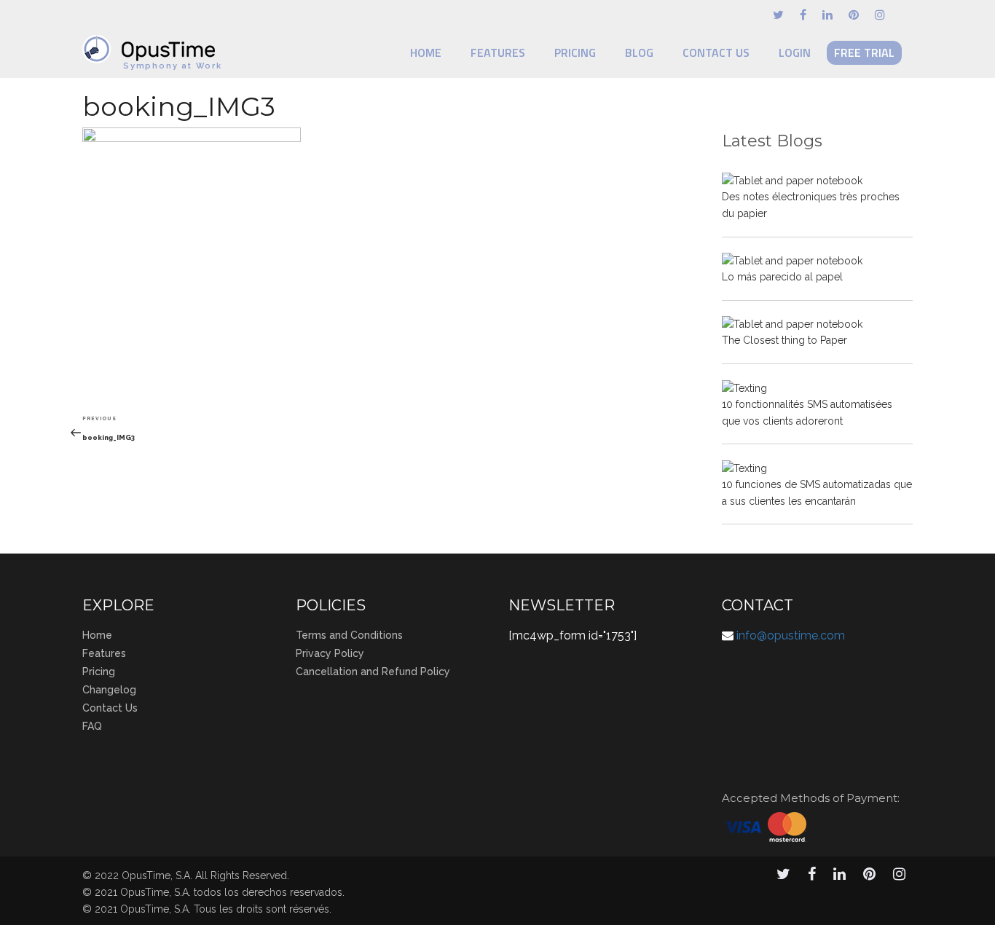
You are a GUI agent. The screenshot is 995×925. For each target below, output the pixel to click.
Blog (639, 52)
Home (425, 52)
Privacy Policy (330, 653)
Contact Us (716, 52)
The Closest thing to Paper (784, 340)
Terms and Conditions (349, 635)
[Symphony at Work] (152, 42)
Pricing (575, 52)
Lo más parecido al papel (782, 277)
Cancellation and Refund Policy (373, 671)
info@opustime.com (790, 635)
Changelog (109, 690)
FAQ (92, 726)
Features (498, 52)
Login (795, 52)
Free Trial (864, 52)
